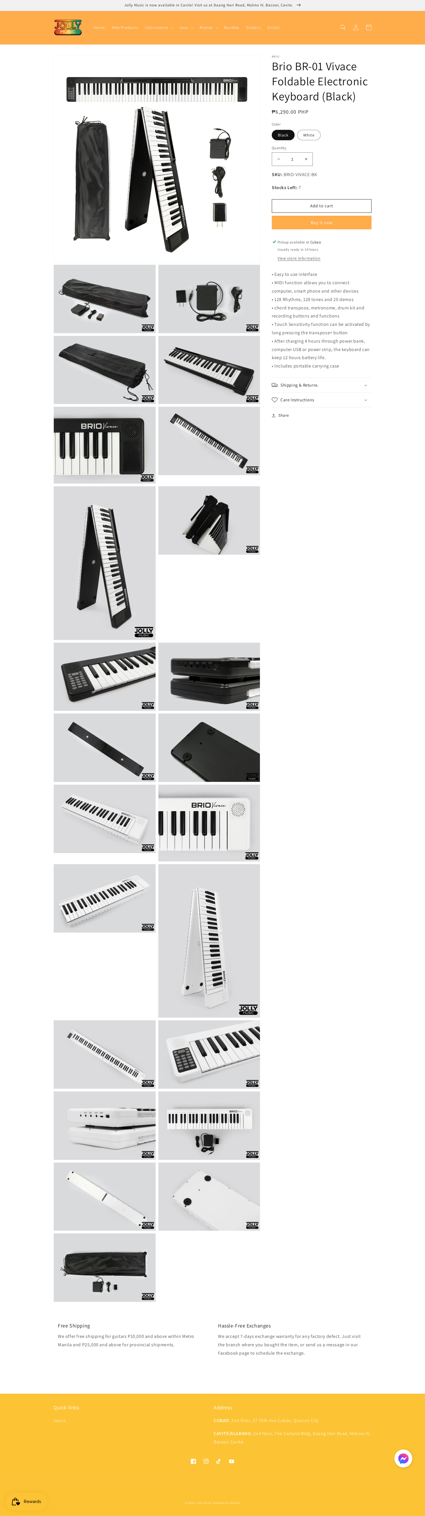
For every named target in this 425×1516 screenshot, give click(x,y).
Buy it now (322, 222)
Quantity (279, 147)
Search (59, 1420)
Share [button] (283, 415)
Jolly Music (204, 1503)
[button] (158, 27)
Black (283, 134)
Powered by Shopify (226, 1503)
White (309, 134)
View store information (299, 258)
